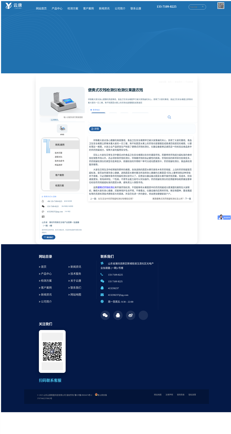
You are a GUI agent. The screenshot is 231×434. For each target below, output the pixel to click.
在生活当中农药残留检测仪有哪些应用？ (116, 199)
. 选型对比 (57, 157)
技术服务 (75, 273)
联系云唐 (135, 8)
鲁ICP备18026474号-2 (83, 395)
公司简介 (120, 8)
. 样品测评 (57, 165)
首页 (170, 82)
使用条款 (180, 395)
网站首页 (41, 8)
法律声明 (169, 395)
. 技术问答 (57, 153)
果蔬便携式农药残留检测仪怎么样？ (168, 199)
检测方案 (73, 8)
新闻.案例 (59, 145)
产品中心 (57, 8)
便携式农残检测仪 (106, 187)
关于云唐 (75, 280)
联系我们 (50, 237)
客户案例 (88, 8)
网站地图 (75, 294)
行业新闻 (189, 82)
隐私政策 (192, 395)
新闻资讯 (104, 8)
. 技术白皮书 (58, 161)
